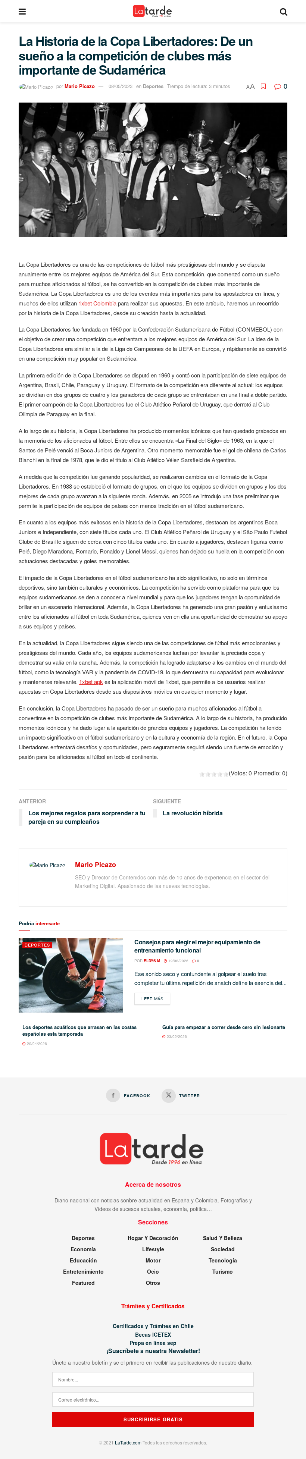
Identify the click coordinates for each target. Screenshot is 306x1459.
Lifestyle (153, 1249)
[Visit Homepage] (153, 11)
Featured (83, 1282)
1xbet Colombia (97, 303)
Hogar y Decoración (153, 1238)
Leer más (155, 998)
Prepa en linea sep (153, 1342)
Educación (83, 1260)
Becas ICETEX (153, 1334)
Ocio (153, 1271)
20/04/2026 (36, 1043)
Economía (83, 1249)
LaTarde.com (128, 1442)
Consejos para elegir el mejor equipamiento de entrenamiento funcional (197, 946)
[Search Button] (283, 11)
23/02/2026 (176, 1036)
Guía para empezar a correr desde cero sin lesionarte (223, 1026)
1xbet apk (91, 681)
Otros (153, 1282)
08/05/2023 (120, 86)
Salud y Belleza (222, 1238)
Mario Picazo (80, 86)
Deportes (153, 86)
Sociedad (223, 1249)
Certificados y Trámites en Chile (153, 1326)
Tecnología (223, 1260)
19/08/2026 (177, 960)
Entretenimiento (83, 1271)
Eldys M (152, 960)
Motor (153, 1260)
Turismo (222, 1271)
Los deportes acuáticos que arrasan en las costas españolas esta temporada (79, 1030)
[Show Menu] (22, 11)
